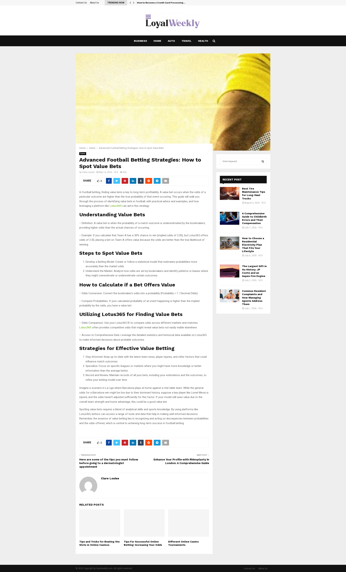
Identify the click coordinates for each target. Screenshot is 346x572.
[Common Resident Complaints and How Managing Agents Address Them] (229, 295)
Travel (186, 40)
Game (82, 154)
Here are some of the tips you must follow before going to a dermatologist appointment (108, 463)
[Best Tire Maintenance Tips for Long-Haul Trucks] (229, 193)
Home (157, 40)
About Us (94, 2)
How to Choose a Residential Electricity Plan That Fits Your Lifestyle (253, 245)
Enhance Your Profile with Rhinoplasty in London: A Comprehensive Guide (181, 461)
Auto (171, 40)
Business (140, 40)
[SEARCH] (263, 161)
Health (203, 40)
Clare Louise (88, 172)
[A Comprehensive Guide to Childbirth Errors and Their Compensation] (229, 218)
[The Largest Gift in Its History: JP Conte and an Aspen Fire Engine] (229, 270)
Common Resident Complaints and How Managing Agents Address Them (254, 298)
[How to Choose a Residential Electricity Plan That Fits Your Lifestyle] (229, 243)
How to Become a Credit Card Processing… (161, 2)
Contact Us (81, 2)
